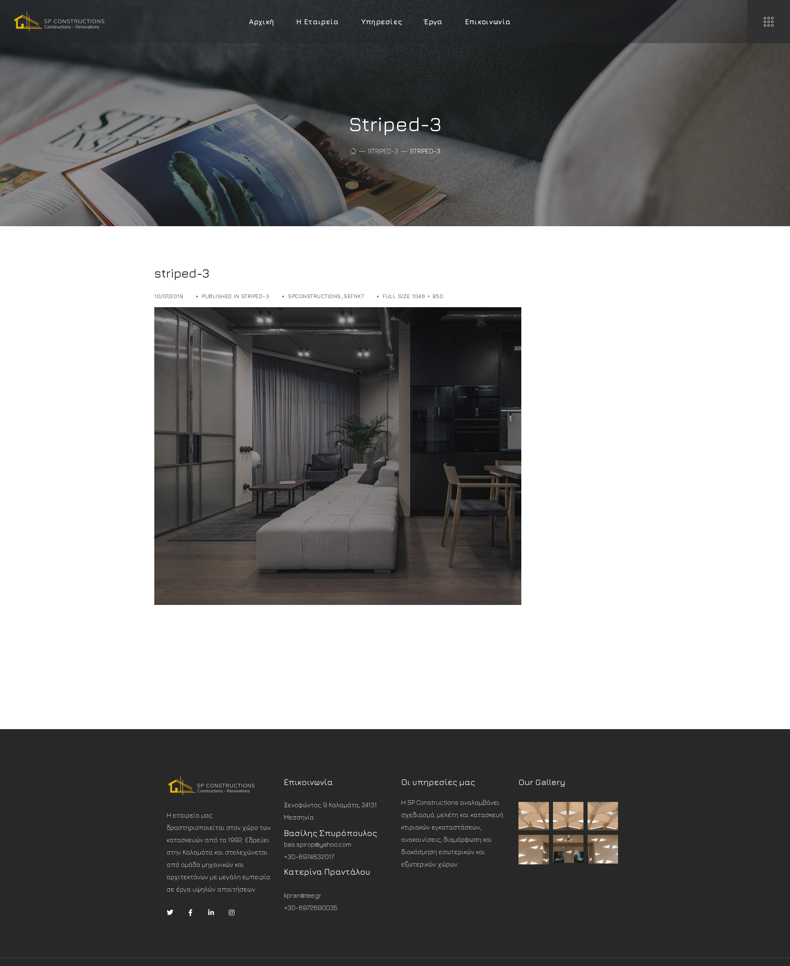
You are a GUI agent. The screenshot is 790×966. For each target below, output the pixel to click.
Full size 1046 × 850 (413, 296)
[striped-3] (337, 313)
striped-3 (383, 151)
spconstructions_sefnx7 (326, 296)
